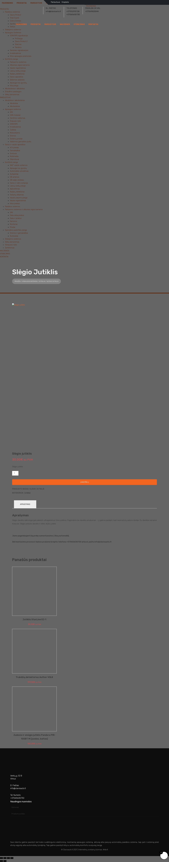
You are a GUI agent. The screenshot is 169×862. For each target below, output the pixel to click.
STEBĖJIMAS (79, 24)
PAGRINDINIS (21, 24)
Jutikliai (42, 281)
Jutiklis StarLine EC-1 (34, 619)
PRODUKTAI (36, 24)
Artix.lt (105, 850)
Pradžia (18, 281)
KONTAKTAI (93, 24)
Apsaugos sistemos (29, 281)
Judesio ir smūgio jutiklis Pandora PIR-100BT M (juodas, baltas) (34, 737)
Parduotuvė (55, 2)
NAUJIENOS (65, 24)
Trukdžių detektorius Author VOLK (34, 677)
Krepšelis (65, 2)
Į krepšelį (84, 482)
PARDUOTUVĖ (50, 24)
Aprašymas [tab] (25, 504)
